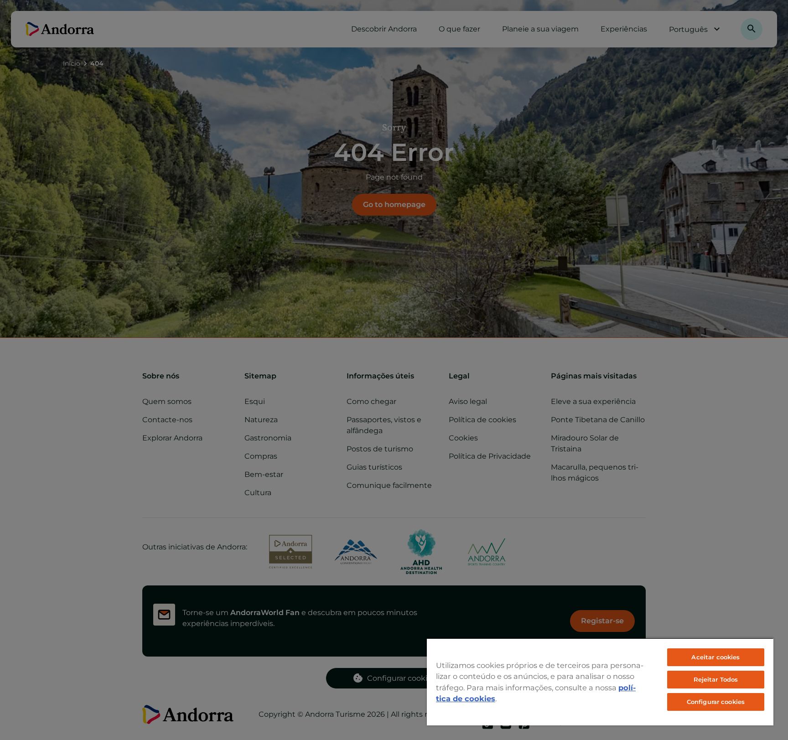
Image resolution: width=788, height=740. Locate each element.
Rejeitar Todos (716, 679)
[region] (600, 681)
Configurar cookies (716, 701)
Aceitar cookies (715, 657)
